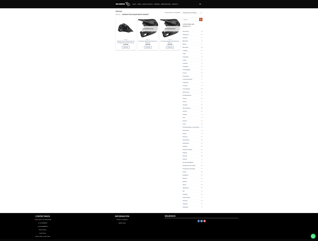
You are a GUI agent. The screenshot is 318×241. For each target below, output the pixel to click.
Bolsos (184, 44)
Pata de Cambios (187, 149)
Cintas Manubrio (187, 79)
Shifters (185, 181)
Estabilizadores (187, 95)
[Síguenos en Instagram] (201, 221)
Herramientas (186, 108)
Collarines (185, 82)
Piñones (185, 156)
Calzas (184, 60)
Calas (184, 53)
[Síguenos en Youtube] (204, 221)
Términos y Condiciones (122, 219)
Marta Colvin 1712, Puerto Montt (43, 219)
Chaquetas (186, 76)
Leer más (125, 47)
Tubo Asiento (186, 197)
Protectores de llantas (189, 168)
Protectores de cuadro (189, 165)
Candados (185, 66)
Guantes (185, 105)
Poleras (185, 159)
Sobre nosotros (166, 4)
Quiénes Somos (122, 223)
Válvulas (185, 200)
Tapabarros (186, 188)
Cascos (185, 73)
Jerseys (185, 111)
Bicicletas (185, 41)
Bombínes (185, 47)
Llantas (185, 120)
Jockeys (185, 114)
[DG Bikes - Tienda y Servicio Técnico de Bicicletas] (123, 4)
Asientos (185, 37)
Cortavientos (186, 89)
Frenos (185, 98)
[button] (200, 4)
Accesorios (186, 31)
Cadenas (185, 50)
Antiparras (186, 34)
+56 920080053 (43, 223)
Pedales (185, 152)
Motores (185, 136)
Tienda (139, 4)
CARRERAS (157, 4)
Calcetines (186, 57)
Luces (184, 124)
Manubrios (186, 130)
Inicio (134, 4)
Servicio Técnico (148, 4)
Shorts (184, 184)
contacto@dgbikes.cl (43, 226)
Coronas (185, 85)
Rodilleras (185, 175)
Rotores (185, 178)
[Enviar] (200, 19)
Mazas (184, 133)
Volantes (185, 204)
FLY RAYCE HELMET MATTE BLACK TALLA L (170, 41)
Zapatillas (185, 207)
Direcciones (186, 92)
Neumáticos (186, 140)
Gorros (185, 101)
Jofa (184, 117)
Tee (184, 191)
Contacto (175, 4)
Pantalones (186, 143)
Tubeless (185, 194)
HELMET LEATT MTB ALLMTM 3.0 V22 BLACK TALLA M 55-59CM (126, 41)
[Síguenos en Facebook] (198, 221)
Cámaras (185, 63)
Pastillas (185, 146)
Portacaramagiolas (188, 162)
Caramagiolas (186, 69)
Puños (184, 172)
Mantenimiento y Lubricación (191, 127)
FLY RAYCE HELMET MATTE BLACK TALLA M (147, 41)
